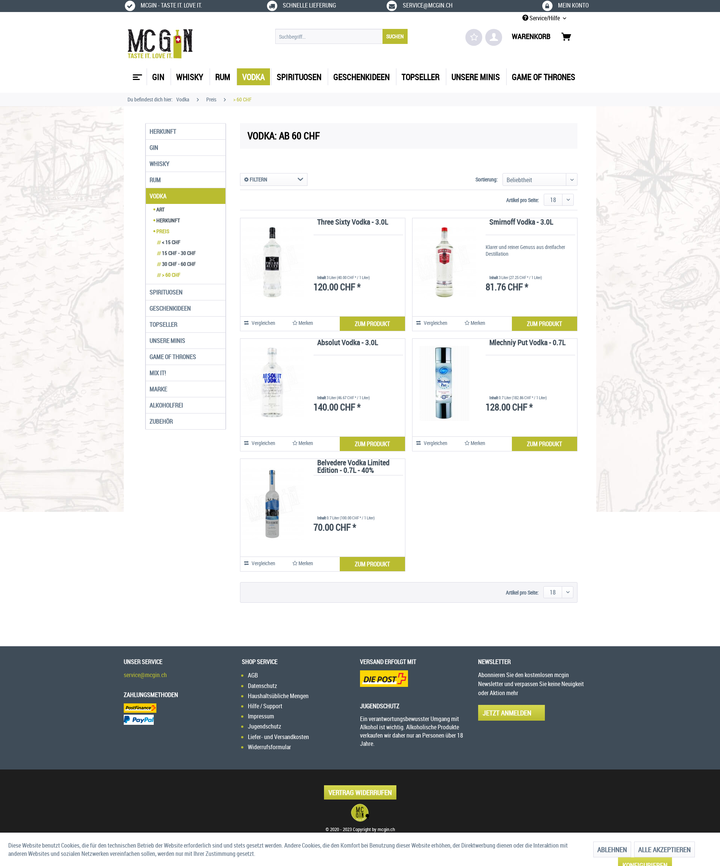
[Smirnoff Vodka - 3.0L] (444, 263)
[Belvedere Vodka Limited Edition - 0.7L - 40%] (272, 504)
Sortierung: (487, 179)
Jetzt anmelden (507, 712)
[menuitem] (341, 36)
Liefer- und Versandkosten (278, 737)
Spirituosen (166, 292)
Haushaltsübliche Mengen (278, 696)
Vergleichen (262, 322)
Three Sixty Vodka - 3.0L (352, 222)
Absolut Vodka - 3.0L (347, 343)
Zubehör (161, 421)
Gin (154, 147)
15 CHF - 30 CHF (176, 252)
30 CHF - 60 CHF (176, 263)
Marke (158, 389)
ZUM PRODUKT (372, 324)
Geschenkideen (170, 308)
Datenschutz (262, 686)
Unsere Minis (167, 340)
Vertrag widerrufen (360, 792)
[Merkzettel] (473, 37)
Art (160, 209)
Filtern (258, 179)
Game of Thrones (173, 357)
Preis (162, 231)
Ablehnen (612, 849)
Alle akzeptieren (664, 849)
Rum (155, 180)
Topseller (163, 324)
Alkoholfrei (166, 405)
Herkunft (163, 131)
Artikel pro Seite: (522, 200)
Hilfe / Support (265, 706)
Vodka (158, 196)
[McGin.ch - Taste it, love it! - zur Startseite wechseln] (160, 44)
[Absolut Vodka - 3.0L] (272, 384)
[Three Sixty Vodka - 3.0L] (272, 263)
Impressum (261, 716)
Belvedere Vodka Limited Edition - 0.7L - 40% (353, 467)
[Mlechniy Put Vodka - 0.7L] (444, 384)
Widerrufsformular (269, 747)
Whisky (160, 164)
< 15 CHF (168, 242)
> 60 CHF (168, 274)
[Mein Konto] (493, 37)
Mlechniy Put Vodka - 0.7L (527, 343)
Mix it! (158, 373)
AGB (253, 675)
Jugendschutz (264, 726)
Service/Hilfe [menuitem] (544, 18)
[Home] (137, 74)
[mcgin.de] (360, 812)
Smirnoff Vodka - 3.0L (521, 222)
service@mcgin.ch (145, 675)
